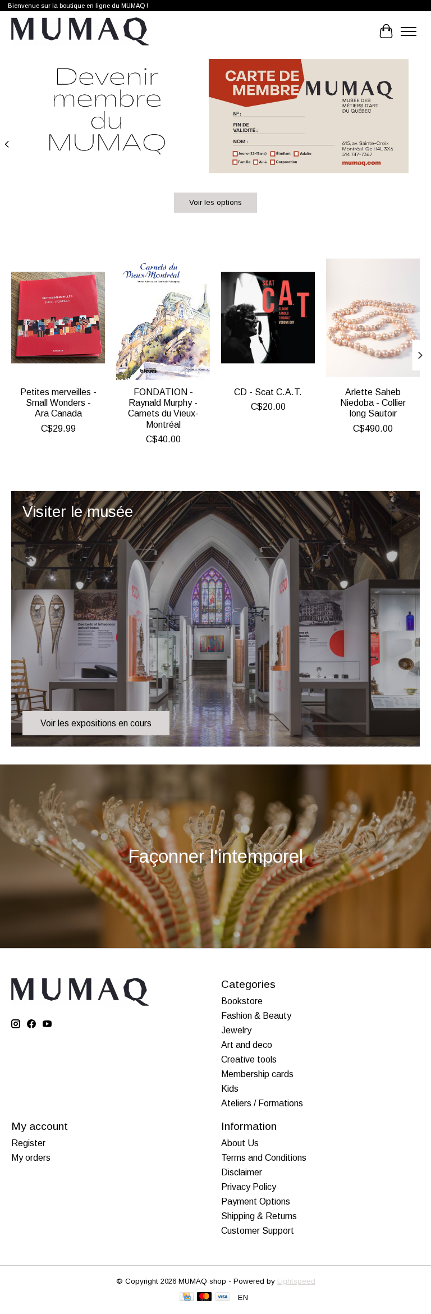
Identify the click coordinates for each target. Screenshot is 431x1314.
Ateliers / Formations (262, 1103)
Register (28, 1143)
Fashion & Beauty (256, 1015)
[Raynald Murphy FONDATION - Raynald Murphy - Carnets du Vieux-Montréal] (163, 317)
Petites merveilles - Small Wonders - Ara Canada (58, 402)
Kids (230, 1088)
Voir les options (215, 202)
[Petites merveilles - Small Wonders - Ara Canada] (58, 317)
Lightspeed (296, 1281)
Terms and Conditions (263, 1157)
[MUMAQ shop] (80, 31)
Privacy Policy (248, 1187)
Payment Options (255, 1201)
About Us (240, 1143)
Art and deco (246, 1045)
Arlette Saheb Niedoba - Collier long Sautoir (373, 402)
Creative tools (249, 1059)
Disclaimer (241, 1172)
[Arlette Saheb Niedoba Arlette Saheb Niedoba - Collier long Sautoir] (373, 317)
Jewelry (236, 1030)
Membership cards (257, 1074)
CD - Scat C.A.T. (268, 392)
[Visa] (223, 1297)
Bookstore (242, 1001)
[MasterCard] (204, 1297)
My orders (31, 1157)
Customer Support (257, 1230)
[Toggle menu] (408, 31)
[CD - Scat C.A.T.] (268, 317)
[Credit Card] (187, 1297)
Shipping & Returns (259, 1216)
